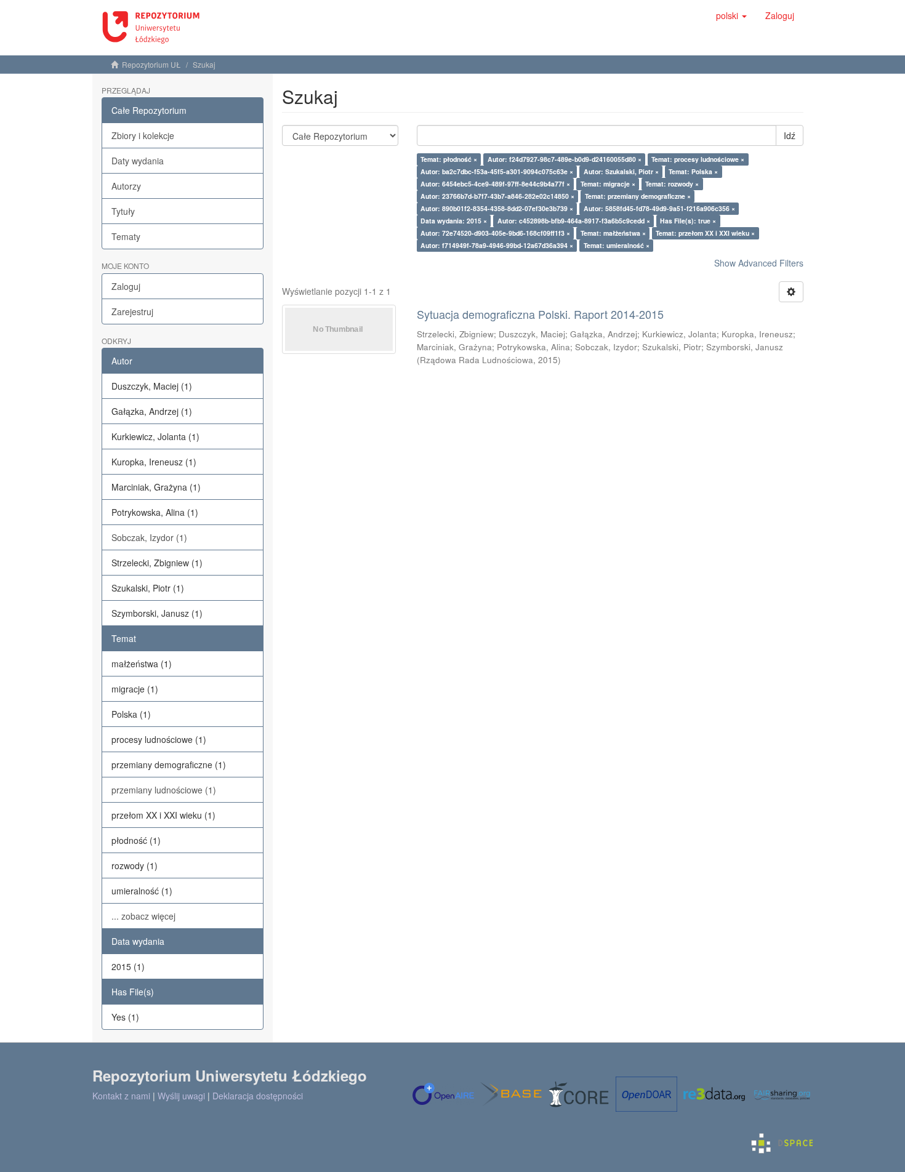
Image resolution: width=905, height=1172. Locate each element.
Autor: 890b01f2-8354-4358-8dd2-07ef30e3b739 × (496, 208)
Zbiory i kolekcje (142, 135)
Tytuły (123, 211)
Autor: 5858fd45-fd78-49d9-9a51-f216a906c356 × (659, 208)
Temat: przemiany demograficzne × (638, 196)
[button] (731, 15)
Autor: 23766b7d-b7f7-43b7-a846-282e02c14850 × (497, 196)
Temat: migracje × (608, 183)
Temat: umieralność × (617, 245)
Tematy (125, 236)
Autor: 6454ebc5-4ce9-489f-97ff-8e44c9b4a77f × (495, 183)
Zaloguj (125, 286)
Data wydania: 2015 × (453, 220)
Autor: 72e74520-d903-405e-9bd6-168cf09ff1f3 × (495, 233)
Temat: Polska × (693, 171)
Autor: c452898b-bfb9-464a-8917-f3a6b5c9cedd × (573, 220)
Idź (789, 135)
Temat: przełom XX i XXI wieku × (705, 233)
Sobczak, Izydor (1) (149, 537)
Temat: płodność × (448, 159)
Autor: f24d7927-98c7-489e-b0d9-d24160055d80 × (565, 159)
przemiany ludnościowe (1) (163, 790)
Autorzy (126, 186)
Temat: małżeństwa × (613, 233)
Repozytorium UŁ (151, 64)
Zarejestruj (132, 311)
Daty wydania (137, 161)
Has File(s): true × (688, 220)
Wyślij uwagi (181, 1096)
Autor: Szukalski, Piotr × (621, 171)
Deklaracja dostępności (257, 1096)
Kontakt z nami (121, 1096)
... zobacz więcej (143, 916)
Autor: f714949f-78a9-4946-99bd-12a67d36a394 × (496, 245)
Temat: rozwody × (672, 183)
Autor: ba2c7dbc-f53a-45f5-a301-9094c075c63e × (496, 171)
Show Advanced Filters (758, 263)
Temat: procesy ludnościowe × (697, 159)
